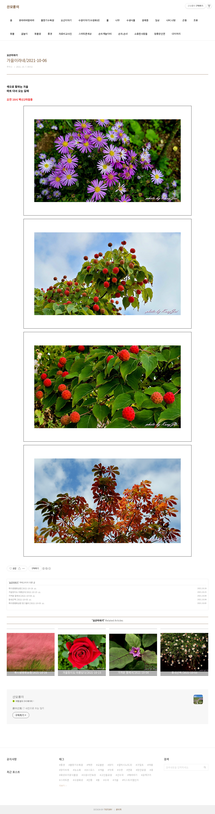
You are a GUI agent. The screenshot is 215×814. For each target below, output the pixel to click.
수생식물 (130, 20)
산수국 (120, 775)
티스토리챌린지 (131, 780)
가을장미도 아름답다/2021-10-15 (23, 592)
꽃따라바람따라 (26, 20)
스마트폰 (64, 780)
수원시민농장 (89, 775)
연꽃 (130, 770)
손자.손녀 (123, 33)
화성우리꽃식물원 (69, 775)
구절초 (140, 764)
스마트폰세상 (85, 33)
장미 (111, 764)
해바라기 (133, 775)
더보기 (62, 785)
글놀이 (24, 33)
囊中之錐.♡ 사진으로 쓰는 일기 (28, 708)
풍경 (50, 33)
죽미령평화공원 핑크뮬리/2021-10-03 (25, 603)
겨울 (102, 770)
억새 (111, 770)
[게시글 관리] (24, 568)
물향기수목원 (47, 20)
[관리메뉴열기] (209, 5)
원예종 (145, 20)
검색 (205, 767)
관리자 (118, 809)
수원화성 (78, 780)
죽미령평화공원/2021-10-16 (21, 588)
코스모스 (90, 770)
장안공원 (141, 770)
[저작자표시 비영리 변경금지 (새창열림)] (46, 568)
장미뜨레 (64, 770)
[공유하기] (19, 568)
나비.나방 (171, 20)
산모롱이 (13, 6)
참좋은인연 (159, 33)
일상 (157, 20)
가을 (116, 780)
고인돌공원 (106, 775)
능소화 (77, 770)
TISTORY (108, 809)
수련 (120, 770)
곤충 (184, 20)
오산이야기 (66, 20)
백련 (90, 764)
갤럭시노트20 (125, 764)
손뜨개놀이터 (105, 33)
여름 (151, 764)
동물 (12, 33)
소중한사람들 (140, 33)
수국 (107, 780)
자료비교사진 (65, 33)
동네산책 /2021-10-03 (18, 599)
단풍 (90, 780)
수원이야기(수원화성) (89, 20)
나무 (117, 20)
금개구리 (146, 775)
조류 (196, 20)
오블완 (100, 764)
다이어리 (176, 33)
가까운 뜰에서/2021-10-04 (20, 595)
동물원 (37, 33)
